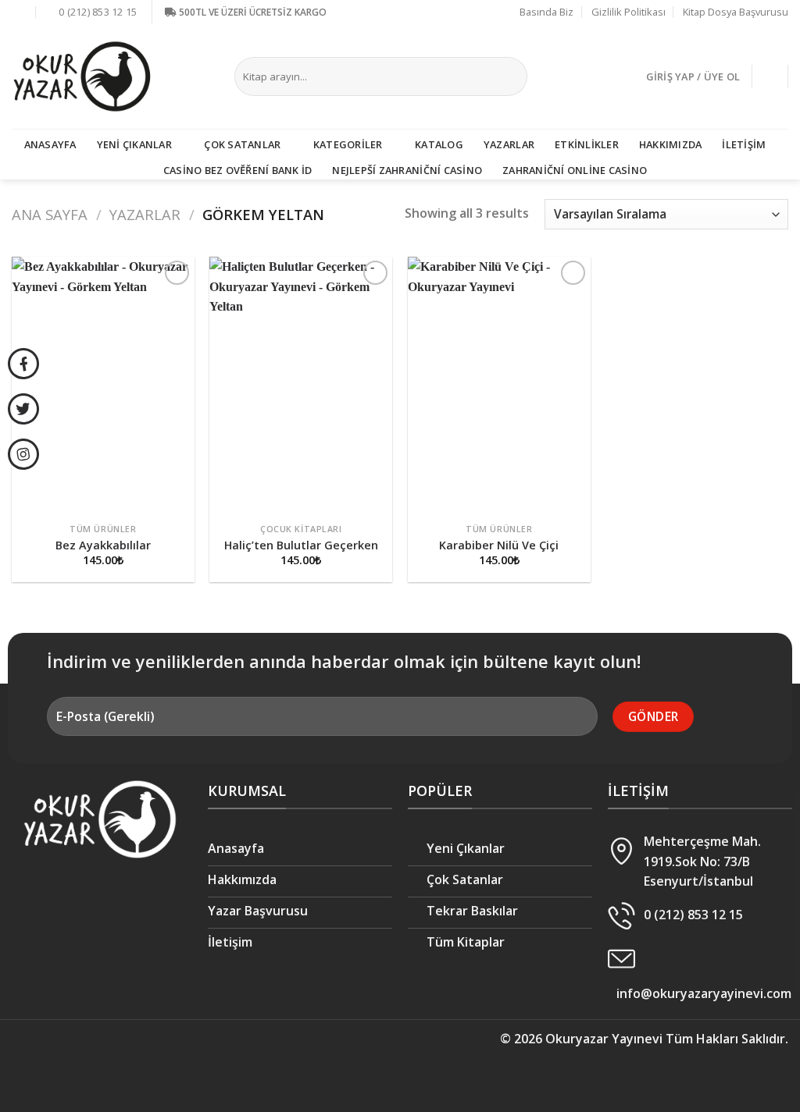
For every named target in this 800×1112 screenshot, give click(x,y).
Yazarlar (144, 214)
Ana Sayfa (50, 214)
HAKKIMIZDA (670, 144)
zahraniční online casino (574, 170)
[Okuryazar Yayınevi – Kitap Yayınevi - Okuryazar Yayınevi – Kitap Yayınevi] (82, 76)
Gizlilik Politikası (628, 12)
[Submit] (512, 76)
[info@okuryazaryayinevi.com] (20, 11)
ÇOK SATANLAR (242, 144)
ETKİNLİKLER (587, 144)
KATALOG (439, 144)
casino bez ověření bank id (237, 170)
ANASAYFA (50, 144)
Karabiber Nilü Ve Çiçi (499, 545)
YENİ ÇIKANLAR (134, 144)
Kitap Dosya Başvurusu (735, 12)
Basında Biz (546, 12)
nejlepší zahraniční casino (407, 170)
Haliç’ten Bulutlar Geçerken (301, 545)
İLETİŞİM (744, 144)
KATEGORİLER (348, 144)
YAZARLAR (509, 144)
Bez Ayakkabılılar (103, 545)
